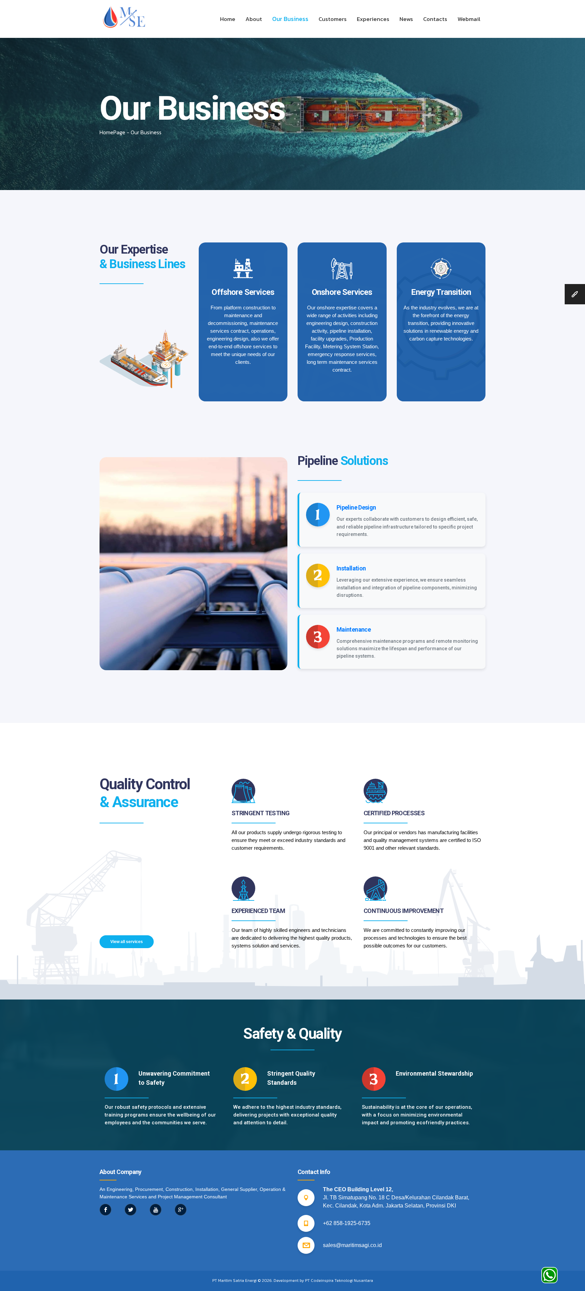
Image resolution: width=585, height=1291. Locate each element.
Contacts (435, 19)
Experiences (373, 19)
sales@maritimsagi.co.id (352, 1245)
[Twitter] (130, 1210)
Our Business (290, 18)
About (253, 19)
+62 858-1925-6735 (346, 1223)
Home (227, 19)
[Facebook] (105, 1210)
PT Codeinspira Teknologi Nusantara (339, 1280)
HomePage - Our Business (130, 132)
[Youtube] (155, 1210)
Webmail (468, 19)
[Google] (181, 1210)
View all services (126, 941)
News (406, 19)
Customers (333, 19)
